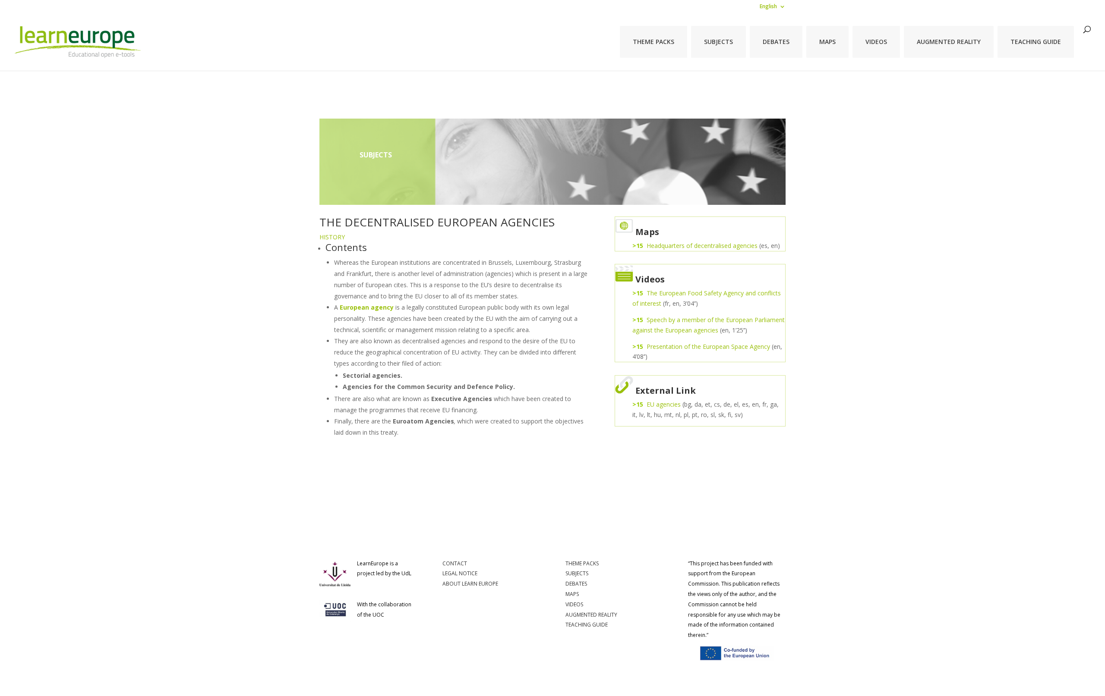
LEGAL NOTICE (459, 573)
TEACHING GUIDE (1035, 42)
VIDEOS (876, 42)
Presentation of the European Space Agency (708, 346)
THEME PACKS (653, 42)
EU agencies (664, 404)
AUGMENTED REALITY (949, 42)
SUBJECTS (718, 42)
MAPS (827, 42)
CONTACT (454, 563)
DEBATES (776, 42)
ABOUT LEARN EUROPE (470, 583)
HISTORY (332, 237)
